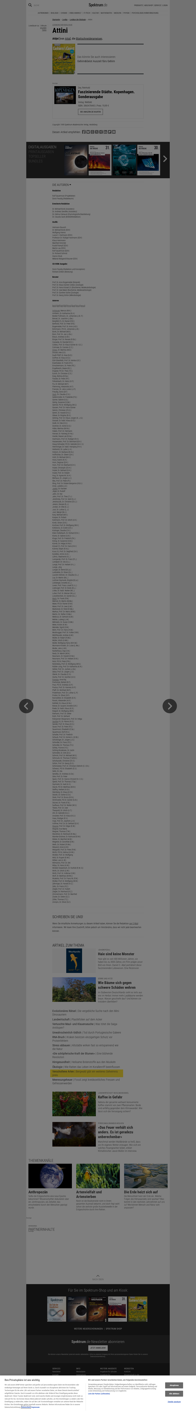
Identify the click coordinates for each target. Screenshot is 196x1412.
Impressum (35, 1407)
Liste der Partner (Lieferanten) (99, 1394)
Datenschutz (26, 1407)
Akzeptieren (174, 1385)
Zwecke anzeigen (174, 1402)
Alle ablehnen (174, 1394)
